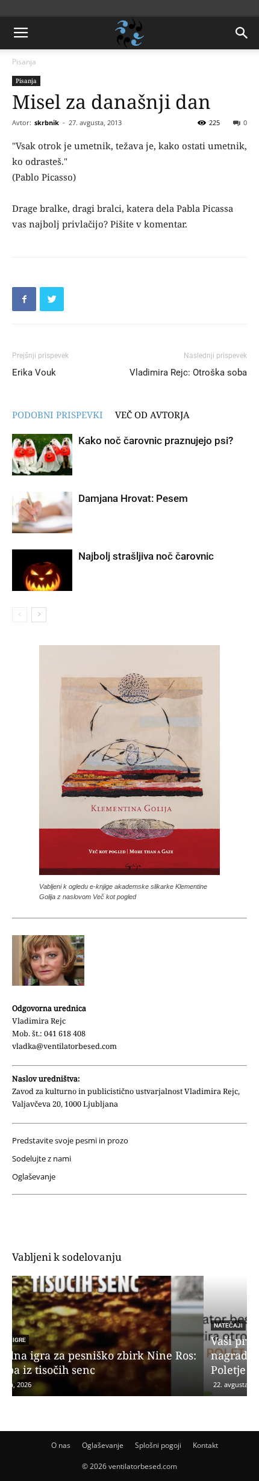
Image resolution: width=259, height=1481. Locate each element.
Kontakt (205, 1445)
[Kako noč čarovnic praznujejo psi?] (42, 454)
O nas (60, 1445)
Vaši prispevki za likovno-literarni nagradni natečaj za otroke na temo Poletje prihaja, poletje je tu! (113, 1355)
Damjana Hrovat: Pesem (133, 498)
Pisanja (24, 62)
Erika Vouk (34, 372)
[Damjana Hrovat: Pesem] (42, 512)
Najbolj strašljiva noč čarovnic (146, 556)
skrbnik (46, 122)
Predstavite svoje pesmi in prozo (70, 1141)
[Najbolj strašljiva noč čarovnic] (42, 570)
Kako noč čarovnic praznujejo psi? (155, 440)
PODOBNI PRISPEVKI (57, 415)
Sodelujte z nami (41, 1159)
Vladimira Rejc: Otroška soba (188, 372)
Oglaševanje (33, 1177)
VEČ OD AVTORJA (152, 415)
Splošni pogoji (158, 1445)
